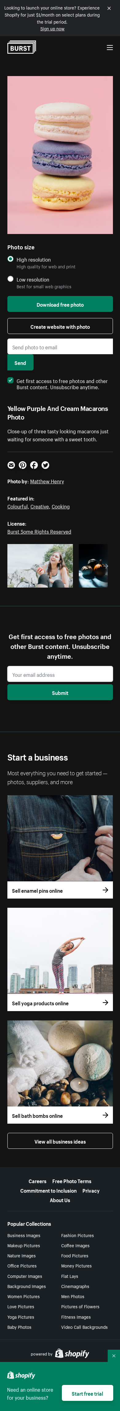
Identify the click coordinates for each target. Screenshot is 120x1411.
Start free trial (87, 1393)
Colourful (17, 506)
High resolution (34, 259)
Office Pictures (22, 1265)
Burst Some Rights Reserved (39, 531)
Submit (60, 692)
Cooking (61, 506)
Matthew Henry (47, 481)
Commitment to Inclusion (48, 1190)
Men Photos (72, 1296)
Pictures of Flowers (80, 1306)
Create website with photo (60, 326)
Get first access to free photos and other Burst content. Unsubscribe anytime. (62, 383)
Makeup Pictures (23, 1245)
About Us (60, 1199)
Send (20, 362)
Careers (37, 1180)
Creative (39, 506)
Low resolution (33, 279)
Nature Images (21, 1255)
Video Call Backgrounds (84, 1326)
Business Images (23, 1235)
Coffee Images (75, 1245)
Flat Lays (69, 1275)
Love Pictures (20, 1306)
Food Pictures (74, 1255)
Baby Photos (19, 1326)
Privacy (91, 1190)
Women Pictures (23, 1296)
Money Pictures (76, 1265)
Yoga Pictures (20, 1316)
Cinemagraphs (75, 1286)
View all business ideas (60, 1141)
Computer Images (24, 1275)
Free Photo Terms (71, 1180)
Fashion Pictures (77, 1235)
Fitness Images (76, 1316)
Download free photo (60, 304)
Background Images (26, 1286)
